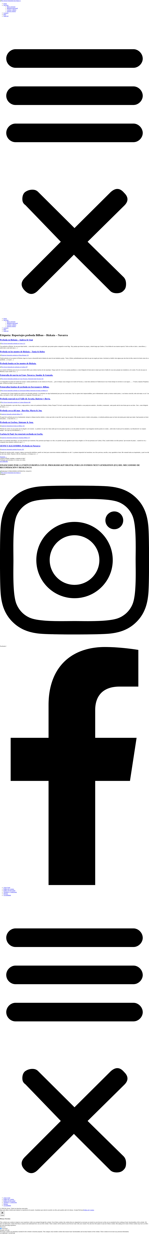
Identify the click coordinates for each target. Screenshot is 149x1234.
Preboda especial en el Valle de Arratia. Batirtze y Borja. (25, 399)
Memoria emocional (12, 8)
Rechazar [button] (81, 1210)
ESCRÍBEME (4, 461)
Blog (4, 14)
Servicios (5, 5)
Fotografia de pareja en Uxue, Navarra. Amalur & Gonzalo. (26, 375)
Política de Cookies (8, 889)
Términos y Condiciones (10, 892)
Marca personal (11, 6)
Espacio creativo (11, 11)
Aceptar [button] (76, 1210)
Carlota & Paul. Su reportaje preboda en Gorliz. (21, 434)
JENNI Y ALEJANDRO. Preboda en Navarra (20, 446)
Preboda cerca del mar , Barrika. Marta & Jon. (21, 410)
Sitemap (5, 893)
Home (5, 3)
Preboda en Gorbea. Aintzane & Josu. (16, 422)
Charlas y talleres (11, 10)
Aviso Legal (6, 887)
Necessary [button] (3, 1227)
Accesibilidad (7, 895)
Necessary (5, 1228)
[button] (74, 167)
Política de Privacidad (9, 890)
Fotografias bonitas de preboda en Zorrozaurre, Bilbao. (24, 387)
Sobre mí (5, 16)
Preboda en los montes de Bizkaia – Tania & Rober (22, 351)
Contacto (5, 13)
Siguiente (3, 457)
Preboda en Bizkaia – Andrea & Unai (16, 340)
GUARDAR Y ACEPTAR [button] (7, 1233)
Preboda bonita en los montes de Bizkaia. (18, 363)
